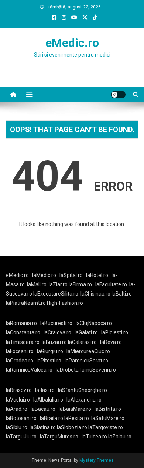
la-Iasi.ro (45, 390)
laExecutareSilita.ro (55, 294)
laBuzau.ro (55, 342)
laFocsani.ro (20, 351)
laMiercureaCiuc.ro (88, 351)
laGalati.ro (86, 332)
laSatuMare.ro (107, 418)
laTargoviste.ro (105, 427)
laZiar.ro (59, 284)
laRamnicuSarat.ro (86, 360)
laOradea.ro (19, 360)
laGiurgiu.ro (51, 351)
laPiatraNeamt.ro (26, 303)
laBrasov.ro (19, 390)
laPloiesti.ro (114, 332)
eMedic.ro (72, 43)
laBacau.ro (43, 409)
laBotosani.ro (21, 418)
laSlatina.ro (43, 427)
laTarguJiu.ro (23, 437)
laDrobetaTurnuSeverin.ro (86, 370)
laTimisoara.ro (23, 342)
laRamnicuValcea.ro (29, 370)
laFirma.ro (80, 284)
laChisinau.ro (95, 294)
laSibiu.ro (16, 427)
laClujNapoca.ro (94, 323)
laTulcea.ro (95, 437)
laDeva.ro (111, 342)
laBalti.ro (122, 294)
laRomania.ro (21, 323)
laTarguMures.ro (59, 437)
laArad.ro (16, 409)
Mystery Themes (96, 460)
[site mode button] (118, 94)
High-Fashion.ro (65, 303)
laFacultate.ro (111, 284)
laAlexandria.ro (84, 400)
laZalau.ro (119, 437)
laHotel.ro (97, 275)
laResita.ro (76, 418)
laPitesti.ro (49, 360)
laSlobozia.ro (72, 427)
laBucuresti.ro (56, 323)
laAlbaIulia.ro (48, 400)
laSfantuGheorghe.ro (82, 390)
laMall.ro (37, 284)
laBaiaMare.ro (75, 409)
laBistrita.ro (108, 409)
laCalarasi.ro (82, 342)
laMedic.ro (44, 275)
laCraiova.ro (57, 332)
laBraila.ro (51, 418)
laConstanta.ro (23, 332)
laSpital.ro (71, 275)
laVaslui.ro (19, 400)
